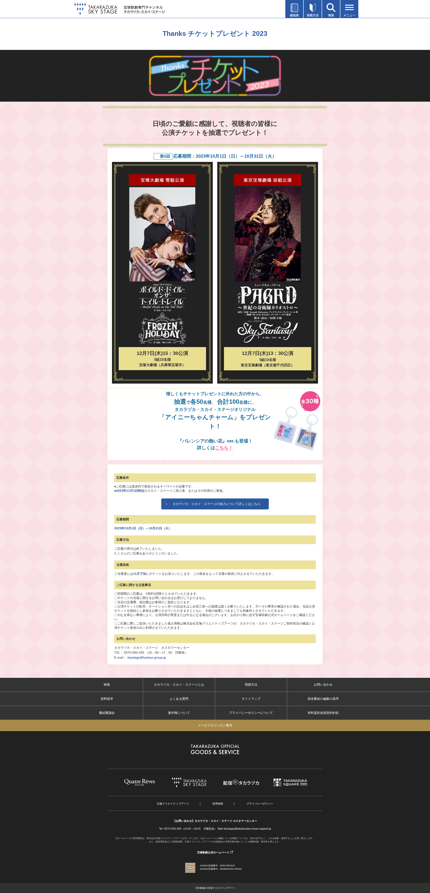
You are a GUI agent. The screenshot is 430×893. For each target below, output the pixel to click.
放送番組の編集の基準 (323, 698)
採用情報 (217, 803)
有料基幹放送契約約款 (323, 713)
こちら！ (224, 447)
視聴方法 (251, 684)
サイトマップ (251, 698)
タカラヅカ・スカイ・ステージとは (179, 684)
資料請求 (107, 698)
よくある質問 (179, 698)
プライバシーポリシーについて (251, 713)
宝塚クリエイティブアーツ (173, 803)
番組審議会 (107, 713)
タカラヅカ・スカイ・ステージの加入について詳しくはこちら (212, 504)
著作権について (179, 713)
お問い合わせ (323, 684)
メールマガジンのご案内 (215, 725)
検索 (107, 684)
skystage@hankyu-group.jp (146, 657)
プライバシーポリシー (259, 803)
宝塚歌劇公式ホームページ (213, 852)
